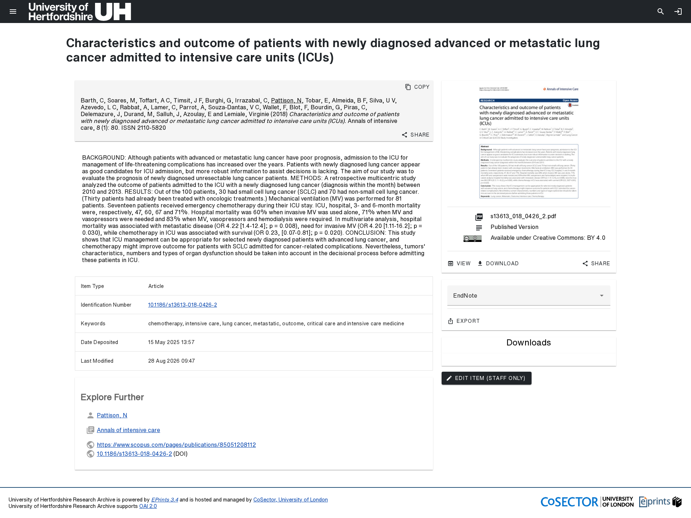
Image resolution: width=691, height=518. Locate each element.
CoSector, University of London (290, 499)
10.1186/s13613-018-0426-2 (182, 304)
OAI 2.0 (148, 506)
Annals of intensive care (128, 430)
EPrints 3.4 (164, 499)
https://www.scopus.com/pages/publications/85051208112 (176, 445)
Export (468, 321)
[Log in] (678, 11)
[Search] (660, 11)
